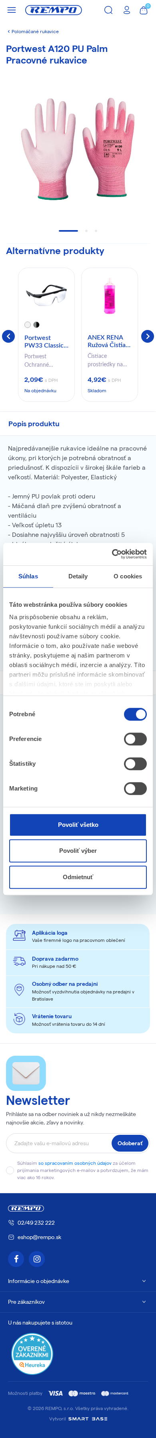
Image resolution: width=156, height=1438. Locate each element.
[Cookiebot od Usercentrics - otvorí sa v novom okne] (112, 554)
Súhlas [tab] (28, 576)
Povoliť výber (78, 850)
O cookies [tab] (128, 576)
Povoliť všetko (78, 824)
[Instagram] (37, 1259)
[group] (46, 335)
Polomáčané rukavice (35, 31)
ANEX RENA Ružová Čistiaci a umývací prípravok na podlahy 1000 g (109, 342)
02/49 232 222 (36, 1223)
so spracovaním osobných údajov (75, 1163)
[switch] (135, 739)
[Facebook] (16, 1259)
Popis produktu (34, 423)
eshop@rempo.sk (39, 1237)
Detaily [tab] (78, 576)
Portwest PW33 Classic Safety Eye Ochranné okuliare (44, 342)
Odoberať (130, 1143)
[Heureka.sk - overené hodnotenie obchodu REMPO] (32, 1353)
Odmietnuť (78, 877)
